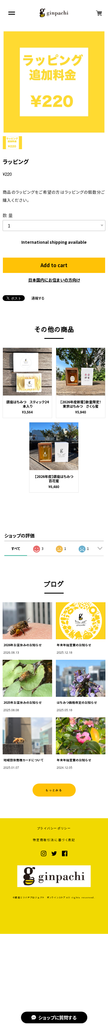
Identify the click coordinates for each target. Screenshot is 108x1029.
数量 (8, 215)
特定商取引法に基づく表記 (54, 840)
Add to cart (54, 265)
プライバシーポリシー (54, 828)
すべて (15, 548)
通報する (38, 298)
